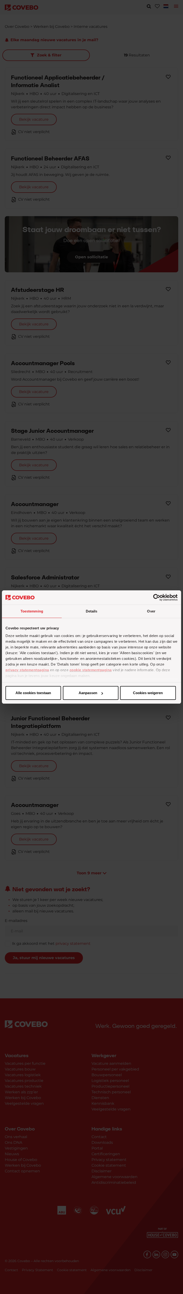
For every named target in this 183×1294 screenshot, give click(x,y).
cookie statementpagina (91, 670)
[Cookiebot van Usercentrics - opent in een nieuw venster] (157, 597)
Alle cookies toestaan (33, 693)
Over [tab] (151, 611)
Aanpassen (88, 693)
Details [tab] (91, 611)
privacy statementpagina (27, 670)
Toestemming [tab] (31, 611)
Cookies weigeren (148, 693)
